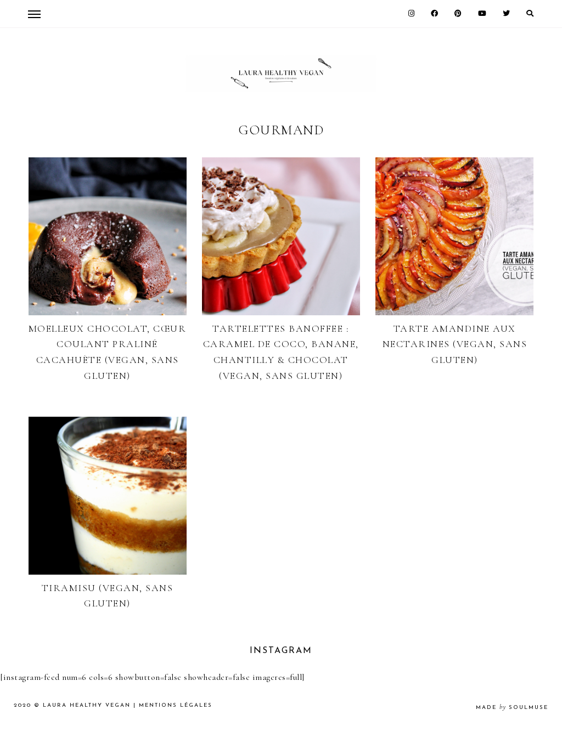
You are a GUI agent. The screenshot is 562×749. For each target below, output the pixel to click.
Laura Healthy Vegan (87, 705)
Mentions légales (175, 705)
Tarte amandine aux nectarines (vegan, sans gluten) (455, 344)
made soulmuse (512, 708)
